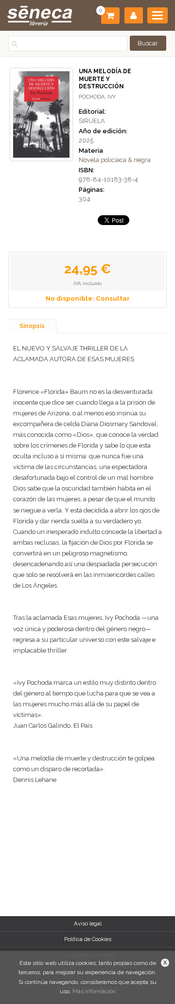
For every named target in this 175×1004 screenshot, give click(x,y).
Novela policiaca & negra (115, 160)
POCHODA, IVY (97, 97)
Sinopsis (32, 326)
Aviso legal (88, 923)
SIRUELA (92, 120)
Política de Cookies (87, 939)
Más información (94, 991)
